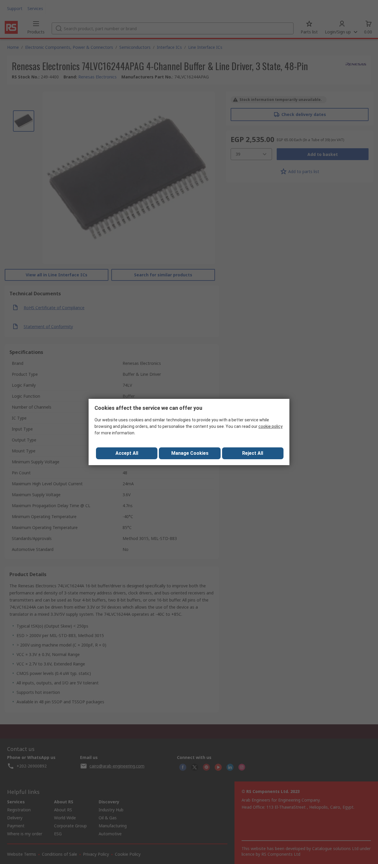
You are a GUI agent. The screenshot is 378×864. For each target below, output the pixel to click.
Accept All (126, 453)
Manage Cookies (189, 453)
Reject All (252, 453)
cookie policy (270, 426)
